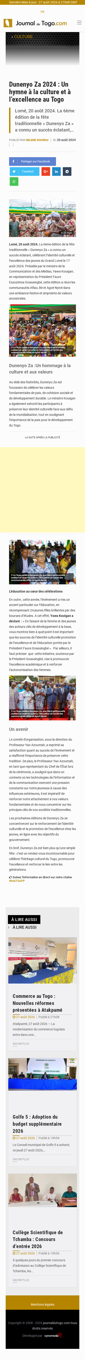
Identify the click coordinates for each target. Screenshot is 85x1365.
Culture (23, 36)
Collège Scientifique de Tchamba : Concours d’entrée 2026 (38, 1239)
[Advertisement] (42, 489)
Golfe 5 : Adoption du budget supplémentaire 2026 (37, 1124)
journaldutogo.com (56, 1323)
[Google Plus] (45, 171)
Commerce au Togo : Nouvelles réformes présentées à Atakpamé (38, 1003)
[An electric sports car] (42, 960)
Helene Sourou (37, 140)
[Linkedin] (56, 171)
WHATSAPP (17, 881)
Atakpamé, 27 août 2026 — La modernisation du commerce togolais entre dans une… (39, 1029)
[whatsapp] (14, 181)
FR (42, 12)
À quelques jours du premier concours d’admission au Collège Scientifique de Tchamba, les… (39, 1265)
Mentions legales (42, 1304)
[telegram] (67, 171)
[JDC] (35, 23)
